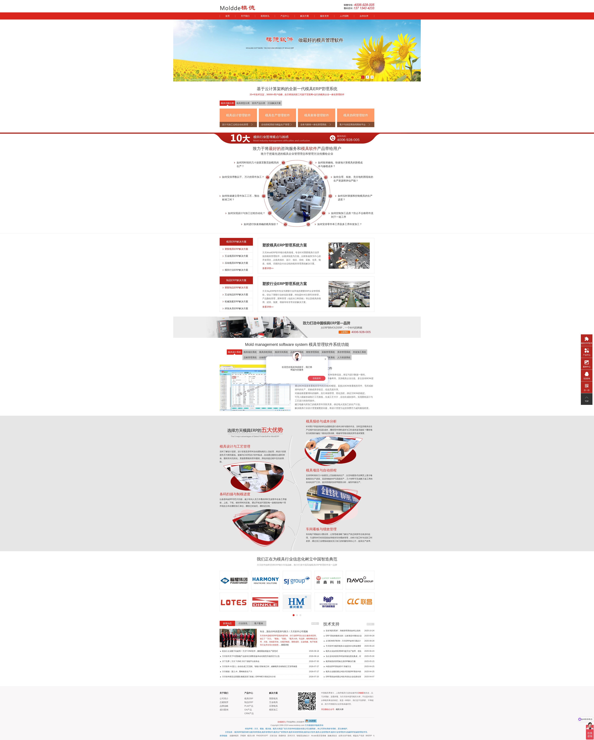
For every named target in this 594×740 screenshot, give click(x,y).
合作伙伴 (364, 16)
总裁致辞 (224, 702)
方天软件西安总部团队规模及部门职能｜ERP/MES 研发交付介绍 (270, 677)
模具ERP (248, 698)
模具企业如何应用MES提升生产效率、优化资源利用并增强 (350, 652)
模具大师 (339, 709)
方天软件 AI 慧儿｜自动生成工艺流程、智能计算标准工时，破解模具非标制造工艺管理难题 (270, 666)
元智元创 (264, 736)
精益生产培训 (349, 736)
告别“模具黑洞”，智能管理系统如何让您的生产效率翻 (350, 631)
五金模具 (273, 702)
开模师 (234, 736)
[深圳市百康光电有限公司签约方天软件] (311, 602)
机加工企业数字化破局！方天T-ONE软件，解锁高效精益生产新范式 (270, 651)
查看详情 (285, 645)
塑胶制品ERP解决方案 (236, 287)
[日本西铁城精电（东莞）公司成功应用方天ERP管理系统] (242, 580)
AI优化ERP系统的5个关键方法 (350, 666)
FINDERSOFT (253, 736)
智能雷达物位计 (293, 736)
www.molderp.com (296, 725)
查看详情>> (267, 268)
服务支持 (324, 16)
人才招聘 (344, 16)
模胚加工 (273, 709)
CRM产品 (249, 713)
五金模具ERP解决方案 (236, 256)
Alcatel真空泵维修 (309, 736)
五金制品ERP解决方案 (236, 294)
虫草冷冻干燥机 (335, 736)
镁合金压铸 (369, 736)
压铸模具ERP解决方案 (236, 263)
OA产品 (248, 709)
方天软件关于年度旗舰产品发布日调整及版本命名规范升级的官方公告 (270, 656)
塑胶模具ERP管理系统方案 (284, 245)
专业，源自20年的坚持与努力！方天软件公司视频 (284, 631)
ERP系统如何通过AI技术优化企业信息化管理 (350, 677)
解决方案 (304, 16)
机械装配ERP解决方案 (236, 301)
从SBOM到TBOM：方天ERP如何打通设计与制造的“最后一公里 (350, 641)
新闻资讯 (265, 16)
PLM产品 (248, 706)
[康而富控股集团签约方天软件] (342, 602)
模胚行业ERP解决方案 (236, 270)
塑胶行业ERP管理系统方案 (284, 284)
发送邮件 (300, 722)
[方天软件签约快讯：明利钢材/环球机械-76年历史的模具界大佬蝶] (273, 580)
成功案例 (224, 709)
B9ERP (360, 736)
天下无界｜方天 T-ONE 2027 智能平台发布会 (270, 661)
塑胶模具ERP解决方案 (236, 249)
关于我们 (245, 16)
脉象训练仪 (323, 736)
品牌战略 (224, 706)
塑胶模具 (273, 698)
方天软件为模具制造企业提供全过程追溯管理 (350, 646)
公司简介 (224, 698)
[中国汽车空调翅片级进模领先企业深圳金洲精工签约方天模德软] (273, 602)
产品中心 (284, 16)
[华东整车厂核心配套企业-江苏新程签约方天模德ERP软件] (342, 580)
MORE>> (315, 623)
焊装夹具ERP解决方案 (236, 308)
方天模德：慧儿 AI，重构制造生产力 (270, 671)
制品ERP (248, 702)
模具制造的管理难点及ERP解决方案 (350, 661)
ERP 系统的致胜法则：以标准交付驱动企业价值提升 (350, 636)
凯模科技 (273, 736)
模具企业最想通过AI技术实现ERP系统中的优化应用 (350, 672)
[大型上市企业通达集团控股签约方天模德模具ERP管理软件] (242, 602)
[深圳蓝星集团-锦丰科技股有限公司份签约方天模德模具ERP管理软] (374, 580)
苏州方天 (282, 736)
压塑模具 (273, 706)
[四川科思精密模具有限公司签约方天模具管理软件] (311, 580)
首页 (227, 16)
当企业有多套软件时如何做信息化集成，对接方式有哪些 (350, 657)
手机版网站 (291, 722)
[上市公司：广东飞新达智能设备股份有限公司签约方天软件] (374, 602)
